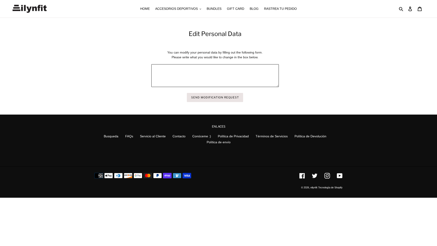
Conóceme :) (201, 136)
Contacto (179, 136)
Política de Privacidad (233, 136)
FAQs (129, 136)
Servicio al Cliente (153, 136)
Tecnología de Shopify (330, 187)
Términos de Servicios (272, 136)
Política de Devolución (310, 136)
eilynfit (313, 187)
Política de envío (219, 142)
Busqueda (111, 136)
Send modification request (215, 97)
